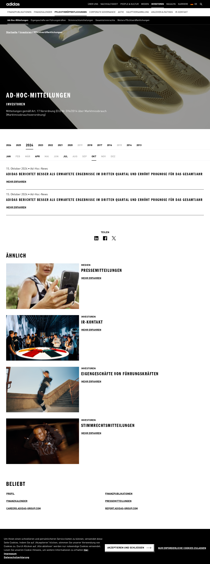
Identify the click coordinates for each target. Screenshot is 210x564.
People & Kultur (129, 4)
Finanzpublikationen (19, 12)
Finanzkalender (43, 12)
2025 (18, 145)
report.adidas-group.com (121, 508)
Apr (37, 156)
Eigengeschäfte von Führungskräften (48, 20)
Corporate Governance (102, 12)
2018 (89, 145)
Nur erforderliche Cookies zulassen (182, 548)
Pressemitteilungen (118, 501)
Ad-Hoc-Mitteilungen (17, 20)
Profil (10, 494)
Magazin (171, 4)
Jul (65, 156)
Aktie (121, 12)
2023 (40, 145)
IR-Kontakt (181, 12)
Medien (145, 4)
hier (86, 550)
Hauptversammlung (137, 12)
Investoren (157, 4)
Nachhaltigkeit (109, 4)
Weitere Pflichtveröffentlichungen (133, 20)
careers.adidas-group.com (23, 508)
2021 (60, 145)
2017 (99, 145)
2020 (70, 145)
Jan (8, 156)
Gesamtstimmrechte (105, 20)
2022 (50, 145)
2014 (129, 145)
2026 (8, 145)
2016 (109, 145)
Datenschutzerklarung (16, 557)
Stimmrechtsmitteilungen (80, 20)
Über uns (93, 4)
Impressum (10, 554)
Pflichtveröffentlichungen (71, 12)
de (195, 4)
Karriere (183, 4)
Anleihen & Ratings (162, 12)
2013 (139, 145)
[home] (13, 4)
